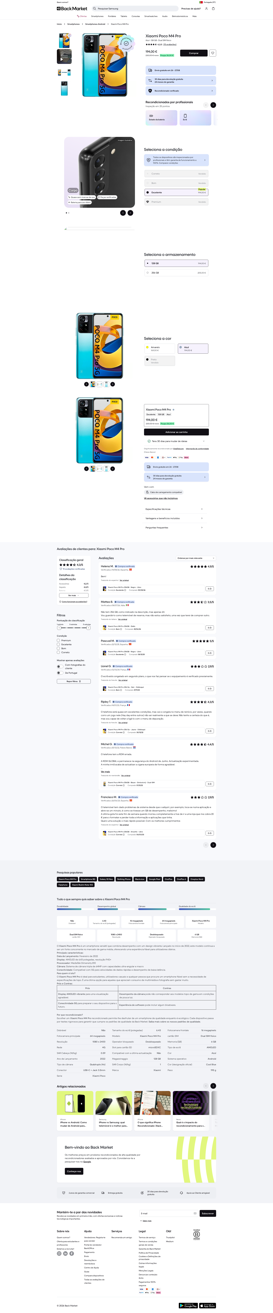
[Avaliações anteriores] (206, 845)
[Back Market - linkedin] (65, 1253)
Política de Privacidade (149, 1253)
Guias (86, 1271)
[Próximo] (112, 384)
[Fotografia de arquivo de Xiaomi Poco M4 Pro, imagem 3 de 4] (64, 88)
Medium (170, 1241)
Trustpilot (170, 1237)
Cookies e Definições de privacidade (150, 1257)
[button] (126, 43)
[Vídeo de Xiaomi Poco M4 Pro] (64, 56)
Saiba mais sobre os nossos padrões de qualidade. (175, 1021)
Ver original (124, 580)
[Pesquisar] (94, 8)
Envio (86, 1256)
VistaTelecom (178, 449)
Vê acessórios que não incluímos (161, 498)
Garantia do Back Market (150, 1249)
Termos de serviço (147, 1237)
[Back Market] (72, 8)
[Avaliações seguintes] (213, 845)
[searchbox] (137, 8)
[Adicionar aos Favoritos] (212, 53)
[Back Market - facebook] (71, 1253)
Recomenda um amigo (121, 1237)
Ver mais (105, 771)
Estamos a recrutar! (65, 1249)
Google (87, 1161)
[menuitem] (97, 16)
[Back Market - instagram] (59, 1253)
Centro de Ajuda (91, 1267)
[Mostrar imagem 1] (66, 212)
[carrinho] (213, 8)
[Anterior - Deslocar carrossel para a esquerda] (206, 105)
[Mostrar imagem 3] (106, 384)
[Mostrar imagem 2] (68, 212)
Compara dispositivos (94, 1275)
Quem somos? (63, 1237)
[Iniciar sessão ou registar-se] (206, 8)
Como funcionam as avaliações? (74, 602)
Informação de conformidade (197, 449)
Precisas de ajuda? (191, 8)
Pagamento (89, 1252)
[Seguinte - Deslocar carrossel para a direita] (213, 105)
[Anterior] (86, 384)
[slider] (59, 628)
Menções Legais (146, 1270)
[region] (181, 118)
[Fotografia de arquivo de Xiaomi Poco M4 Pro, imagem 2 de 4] (64, 72)
